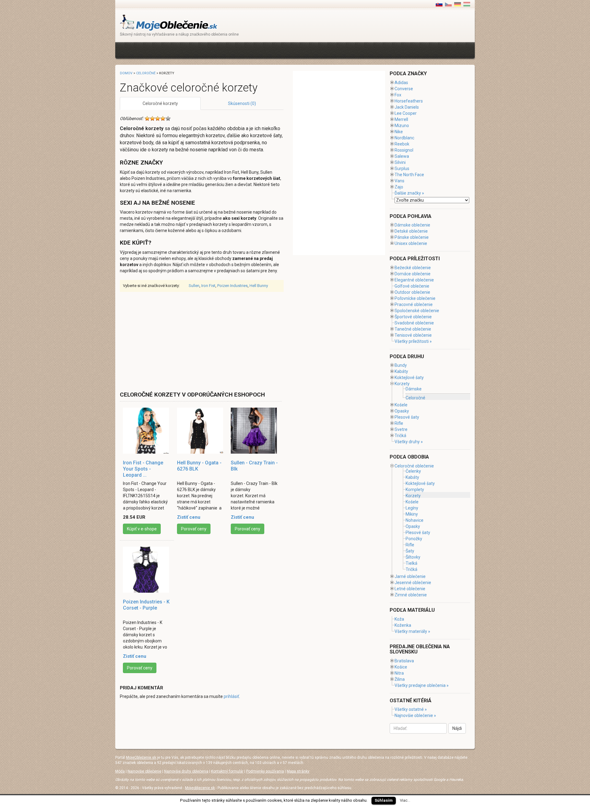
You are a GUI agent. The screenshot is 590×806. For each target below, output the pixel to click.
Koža (399, 619)
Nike (399, 132)
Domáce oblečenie (413, 274)
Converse (404, 89)
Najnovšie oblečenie (144, 771)
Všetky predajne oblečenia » (422, 685)
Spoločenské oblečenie (417, 310)
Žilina (400, 679)
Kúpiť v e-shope (142, 528)
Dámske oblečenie (412, 225)
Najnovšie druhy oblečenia (186, 771)
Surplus (402, 168)
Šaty (410, 551)
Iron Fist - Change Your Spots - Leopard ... (143, 469)
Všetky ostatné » (411, 709)
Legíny (412, 508)
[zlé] (152, 118)
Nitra (399, 673)
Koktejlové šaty (409, 377)
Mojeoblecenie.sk (200, 788)
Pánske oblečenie (412, 237)
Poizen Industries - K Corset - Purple (146, 605)
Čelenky (413, 471)
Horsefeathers (409, 101)
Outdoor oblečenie (412, 292)
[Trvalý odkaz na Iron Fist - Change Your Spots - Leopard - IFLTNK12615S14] (147, 431)
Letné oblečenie (410, 589)
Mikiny (412, 514)
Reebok (402, 144)
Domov (126, 73)
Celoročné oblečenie (414, 466)
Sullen (194, 285)
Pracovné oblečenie (414, 304)
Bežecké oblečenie (413, 267)
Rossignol (404, 150)
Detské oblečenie (411, 231)
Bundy (401, 365)
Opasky (402, 411)
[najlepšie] (168, 118)
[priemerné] (157, 118)
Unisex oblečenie (411, 243)
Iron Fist (208, 285)
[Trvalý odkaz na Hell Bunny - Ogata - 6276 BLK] (201, 431)
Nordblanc (404, 138)
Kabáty (401, 371)
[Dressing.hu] (466, 4)
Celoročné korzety (160, 103)
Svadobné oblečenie (414, 323)
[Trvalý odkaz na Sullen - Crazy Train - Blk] (255, 431)
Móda (120, 771)
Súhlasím (384, 800)
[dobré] (162, 118)
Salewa (402, 156)
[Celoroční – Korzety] (448, 4)
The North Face (409, 174)
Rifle (399, 423)
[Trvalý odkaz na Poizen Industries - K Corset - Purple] (147, 570)
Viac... (405, 800)
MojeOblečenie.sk (141, 757)
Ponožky (414, 539)
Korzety (402, 384)
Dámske (414, 389)
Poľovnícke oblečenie (415, 298)
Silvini (400, 162)
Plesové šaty (407, 417)
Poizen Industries (232, 285)
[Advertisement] (232, 49)
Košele (401, 405)
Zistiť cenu (188, 517)
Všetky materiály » (412, 631)
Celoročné (145, 73)
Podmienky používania (265, 771)
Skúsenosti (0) (242, 103)
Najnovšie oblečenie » (415, 715)
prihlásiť (231, 696)
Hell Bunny (259, 285)
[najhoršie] (147, 118)
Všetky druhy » (409, 442)
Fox (398, 95)
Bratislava (404, 661)
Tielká (411, 563)
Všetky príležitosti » (413, 341)
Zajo (399, 187)
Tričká (400, 435)
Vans (399, 181)
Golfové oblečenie (412, 286)
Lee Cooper (406, 113)
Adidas (401, 82)
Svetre (401, 429)
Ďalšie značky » (409, 193)
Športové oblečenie (413, 317)
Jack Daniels (407, 107)
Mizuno (402, 125)
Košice (401, 667)
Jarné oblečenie (410, 576)
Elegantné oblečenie (414, 280)
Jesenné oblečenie (413, 582)
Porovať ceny (193, 528)
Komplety (415, 489)
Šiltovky (413, 557)
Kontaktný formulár (227, 771)
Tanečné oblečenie (413, 329)
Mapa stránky (298, 771)
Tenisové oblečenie (413, 335)
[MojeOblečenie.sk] (169, 22)
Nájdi (457, 728)
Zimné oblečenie (411, 595)
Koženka (403, 625)
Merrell (401, 119)
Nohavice (414, 520)
